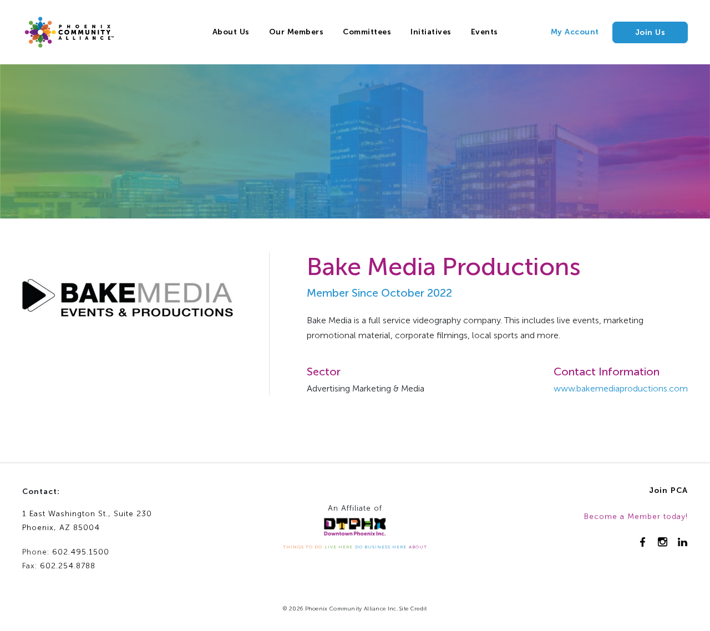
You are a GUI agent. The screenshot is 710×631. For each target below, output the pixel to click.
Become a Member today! (636, 516)
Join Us (650, 32)
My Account (575, 32)
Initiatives (431, 32)
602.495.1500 (80, 552)
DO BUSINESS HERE (381, 546)
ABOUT (418, 546)
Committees (367, 32)
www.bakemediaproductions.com (621, 388)
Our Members (296, 32)
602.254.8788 (67, 566)
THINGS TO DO (302, 546)
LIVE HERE (338, 546)
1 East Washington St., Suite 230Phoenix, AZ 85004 (87, 520)
